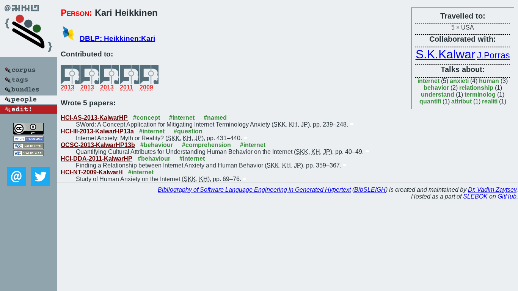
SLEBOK (475, 196)
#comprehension (206, 145)
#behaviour (156, 145)
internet (429, 81)
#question (188, 131)
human (489, 81)
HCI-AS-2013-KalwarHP (94, 117)
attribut (461, 101)
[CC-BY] (28, 132)
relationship (476, 87)
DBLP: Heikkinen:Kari (117, 38)
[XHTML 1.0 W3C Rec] (28, 147)
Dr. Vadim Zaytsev (492, 189)
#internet (182, 117)
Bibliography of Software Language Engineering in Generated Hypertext (254, 189)
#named (215, 117)
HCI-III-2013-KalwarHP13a (97, 131)
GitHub (507, 196)
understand (437, 94)
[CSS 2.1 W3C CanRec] (28, 161)
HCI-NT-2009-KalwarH (92, 172)
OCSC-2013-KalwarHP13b (98, 145)
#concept (146, 117)
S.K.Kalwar (446, 54)
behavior (436, 87)
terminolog (480, 94)
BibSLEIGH (370, 189)
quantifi (430, 101)
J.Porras (493, 55)
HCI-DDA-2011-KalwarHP (96, 158)
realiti (490, 101)
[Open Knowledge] (28, 139)
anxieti (459, 81)
